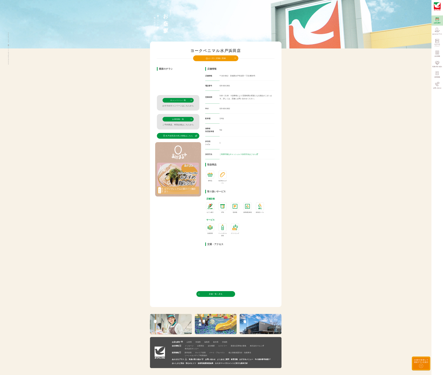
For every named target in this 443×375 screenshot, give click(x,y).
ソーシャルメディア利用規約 (196, 355)
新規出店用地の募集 (238, 346)
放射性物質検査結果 (205, 363)
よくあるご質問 (223, 359)
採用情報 (175, 353)
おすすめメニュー (246, 359)
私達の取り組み (195, 359)
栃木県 (215, 342)
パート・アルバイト (217, 353)
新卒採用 (188, 353)
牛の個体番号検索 (262, 359)
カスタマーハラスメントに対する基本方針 (231, 363)
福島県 (207, 342)
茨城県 (224, 342)
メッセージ (189, 346)
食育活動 (234, 359)
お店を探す (176, 342)
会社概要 (211, 346)
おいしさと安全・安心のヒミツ (184, 363)
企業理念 (200, 346)
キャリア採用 (200, 353)
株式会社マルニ (256, 346)
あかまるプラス (178, 359)
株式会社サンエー (192, 349)
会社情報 (175, 346)
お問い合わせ (210, 359)
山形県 (189, 342)
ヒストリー (222, 346)
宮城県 (198, 342)
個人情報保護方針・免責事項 (240, 353)
